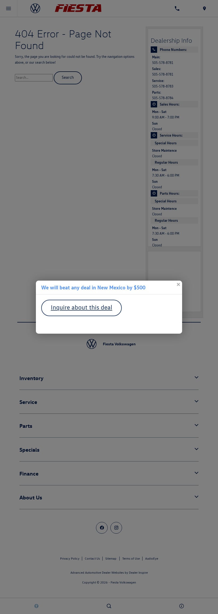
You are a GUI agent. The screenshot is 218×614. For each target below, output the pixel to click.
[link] (178, 285)
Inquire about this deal (81, 307)
